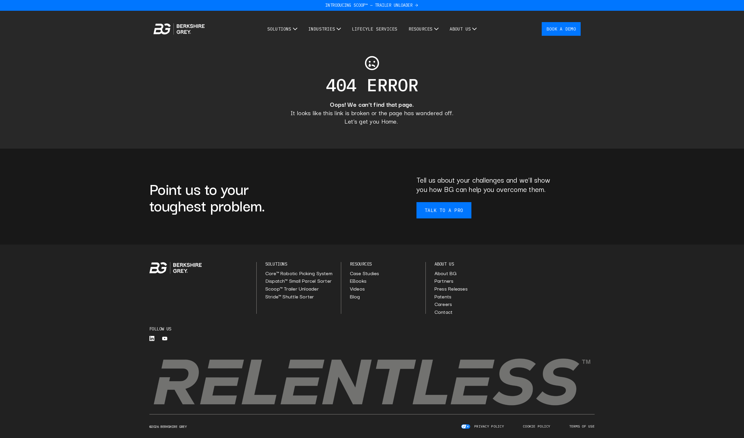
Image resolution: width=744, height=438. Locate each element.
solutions (276, 264)
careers (443, 304)
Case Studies (364, 273)
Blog (355, 296)
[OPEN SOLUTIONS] (295, 29)
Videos (357, 288)
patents (443, 296)
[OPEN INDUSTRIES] (339, 29)
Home (389, 121)
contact (443, 312)
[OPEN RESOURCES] (436, 29)
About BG (445, 273)
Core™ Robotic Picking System (298, 273)
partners (444, 281)
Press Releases (451, 288)
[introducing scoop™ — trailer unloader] (416, 5)
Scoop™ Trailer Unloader (292, 288)
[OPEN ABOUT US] (474, 29)
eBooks (358, 281)
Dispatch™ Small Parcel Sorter (298, 281)
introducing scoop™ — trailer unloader (368, 5)
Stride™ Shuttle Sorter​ (289, 296)
